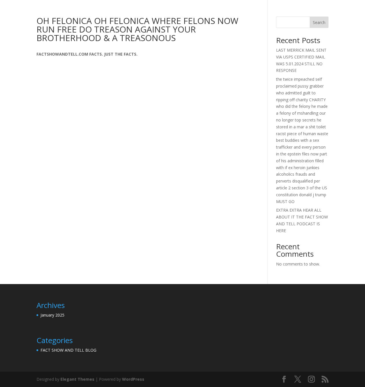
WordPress (133, 379)
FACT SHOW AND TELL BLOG (68, 350)
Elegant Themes (77, 379)
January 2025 (52, 315)
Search (319, 22)
